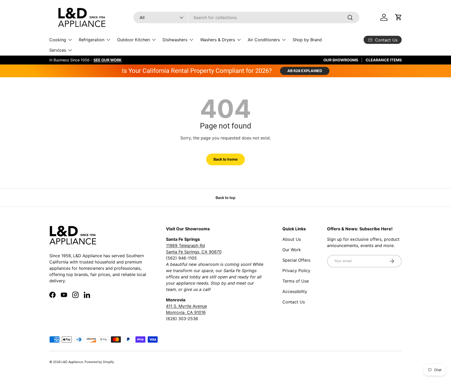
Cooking (57, 39)
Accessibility (294, 291)
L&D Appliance (72, 362)
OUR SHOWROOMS (340, 60)
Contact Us (293, 301)
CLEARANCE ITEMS (384, 60)
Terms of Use (295, 281)
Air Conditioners (264, 39)
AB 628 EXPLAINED (304, 70)
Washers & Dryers (217, 39)
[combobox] (246, 17)
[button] (398, 17)
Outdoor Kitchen (133, 39)
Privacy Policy (296, 270)
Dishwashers (175, 39)
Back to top (225, 197)
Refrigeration (91, 39)
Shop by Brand (307, 39)
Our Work (291, 249)
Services (57, 50)
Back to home (225, 159)
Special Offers (296, 260)
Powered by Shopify (99, 362)
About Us (291, 239)
